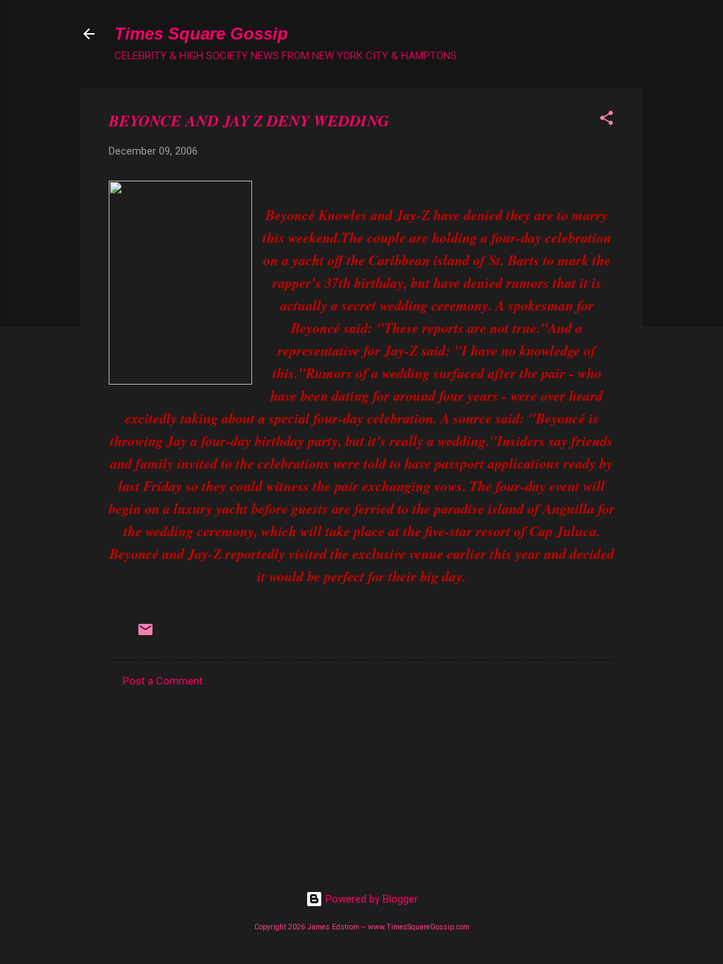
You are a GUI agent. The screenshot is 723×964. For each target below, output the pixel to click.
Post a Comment (163, 681)
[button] (606, 120)
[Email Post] (145, 634)
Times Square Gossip (201, 33)
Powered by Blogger (370, 899)
